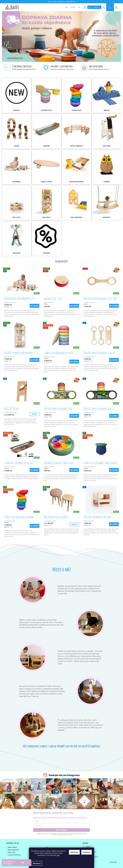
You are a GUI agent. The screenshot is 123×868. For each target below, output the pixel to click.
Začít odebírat (61, 830)
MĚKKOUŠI (16, 253)
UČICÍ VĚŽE (106, 146)
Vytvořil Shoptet (113, 862)
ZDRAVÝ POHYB (46, 182)
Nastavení (37, 863)
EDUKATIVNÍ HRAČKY (76, 182)
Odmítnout (74, 852)
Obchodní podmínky (12, 847)
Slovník (72, 7)
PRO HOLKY (46, 217)
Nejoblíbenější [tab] (61, 261)
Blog (66, 7)
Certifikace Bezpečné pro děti (14, 855)
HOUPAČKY (106, 217)
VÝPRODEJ (46, 253)
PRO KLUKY (16, 217)
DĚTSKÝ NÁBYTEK (76, 146)
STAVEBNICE (16, 182)
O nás (47, 847)
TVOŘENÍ (106, 182)
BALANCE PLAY (46, 110)
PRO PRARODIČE (76, 217)
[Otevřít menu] (84, 7)
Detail (34, 414)
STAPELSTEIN (76, 110)
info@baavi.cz (88, 847)
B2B (79, 7)
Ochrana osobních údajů (13, 850)
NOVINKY (16, 110)
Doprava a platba (11, 852)
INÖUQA (106, 110)
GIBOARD (46, 146)
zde (58, 855)
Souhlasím (86, 852)
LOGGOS (16, 146)
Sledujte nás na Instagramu (64, 775)
